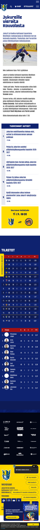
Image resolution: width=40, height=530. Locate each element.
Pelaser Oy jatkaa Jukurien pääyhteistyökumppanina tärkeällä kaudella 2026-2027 (19, 180)
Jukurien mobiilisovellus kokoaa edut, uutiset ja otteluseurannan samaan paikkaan (20, 134)
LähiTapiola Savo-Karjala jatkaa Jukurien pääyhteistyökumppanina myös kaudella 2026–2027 (21, 165)
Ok (33, 524)
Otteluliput (28, 6)
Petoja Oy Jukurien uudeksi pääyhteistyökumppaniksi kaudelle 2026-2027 (21, 149)
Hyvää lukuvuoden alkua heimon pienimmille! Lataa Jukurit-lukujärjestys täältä (21, 195)
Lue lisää (3, 528)
